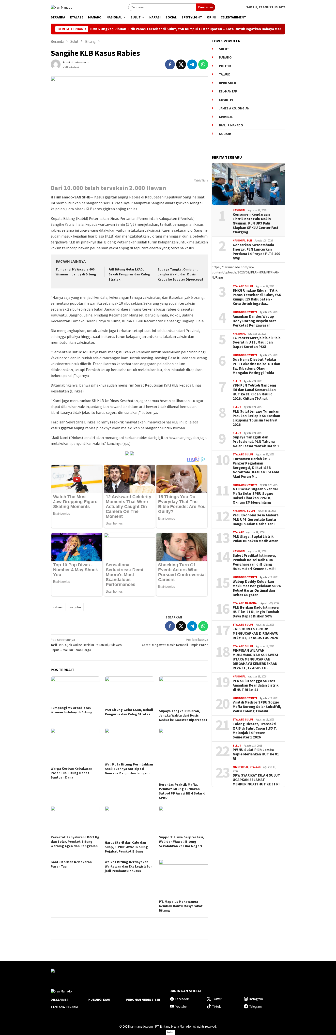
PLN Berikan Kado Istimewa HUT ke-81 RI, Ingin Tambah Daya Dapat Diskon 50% (256, 611)
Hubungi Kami (99, 1000)
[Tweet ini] (181, 64)
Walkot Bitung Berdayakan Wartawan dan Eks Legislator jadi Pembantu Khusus (128, 866)
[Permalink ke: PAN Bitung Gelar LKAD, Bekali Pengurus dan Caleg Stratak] (129, 691)
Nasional (239, 210)
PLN (249, 240)
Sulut (249, 286)
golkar (225, 134)
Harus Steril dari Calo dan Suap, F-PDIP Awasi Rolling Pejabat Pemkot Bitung (126, 847)
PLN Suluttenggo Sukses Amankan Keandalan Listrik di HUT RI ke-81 (255, 685)
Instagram (256, 999)
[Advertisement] (248, 869)
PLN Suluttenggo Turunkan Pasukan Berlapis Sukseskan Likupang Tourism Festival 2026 (256, 418)
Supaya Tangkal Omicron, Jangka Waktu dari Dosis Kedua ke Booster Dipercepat (180, 274)
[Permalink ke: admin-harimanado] (56, 64)
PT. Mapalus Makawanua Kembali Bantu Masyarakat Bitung (181, 906)
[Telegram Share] (192, 64)
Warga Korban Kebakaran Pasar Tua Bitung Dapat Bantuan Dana (71, 773)
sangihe (75, 607)
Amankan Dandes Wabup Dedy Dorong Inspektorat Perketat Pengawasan (254, 321)
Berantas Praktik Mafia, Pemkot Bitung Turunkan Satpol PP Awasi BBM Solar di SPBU (182, 791)
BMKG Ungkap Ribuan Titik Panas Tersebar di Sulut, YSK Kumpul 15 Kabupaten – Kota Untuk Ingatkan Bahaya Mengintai (162, 29)
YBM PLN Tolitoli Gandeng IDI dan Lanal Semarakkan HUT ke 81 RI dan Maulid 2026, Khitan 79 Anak (254, 392)
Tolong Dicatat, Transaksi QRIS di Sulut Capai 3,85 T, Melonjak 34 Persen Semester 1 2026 (255, 730)
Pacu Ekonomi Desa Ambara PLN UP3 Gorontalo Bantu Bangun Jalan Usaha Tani (255, 519)
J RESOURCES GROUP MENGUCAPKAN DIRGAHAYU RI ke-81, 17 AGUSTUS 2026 (255, 633)
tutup (170, 1032)
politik (225, 66)
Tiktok (216, 1007)
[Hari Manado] (62, 7)
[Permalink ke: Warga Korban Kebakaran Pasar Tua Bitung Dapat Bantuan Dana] (75, 746)
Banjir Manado (231, 125)
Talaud (224, 74)
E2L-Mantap (228, 91)
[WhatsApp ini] (203, 64)
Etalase (238, 286)
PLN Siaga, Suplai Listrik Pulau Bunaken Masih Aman (255, 538)
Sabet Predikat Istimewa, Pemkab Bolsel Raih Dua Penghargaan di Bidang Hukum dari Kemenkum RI (254, 562)
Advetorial (240, 767)
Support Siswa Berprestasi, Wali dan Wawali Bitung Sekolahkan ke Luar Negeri (181, 841)
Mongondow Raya (245, 312)
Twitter (216, 999)
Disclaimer (59, 1000)
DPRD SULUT (228, 83)
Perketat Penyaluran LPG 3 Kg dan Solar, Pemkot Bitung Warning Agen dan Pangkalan (75, 841)
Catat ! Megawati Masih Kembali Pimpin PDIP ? (175, 642)
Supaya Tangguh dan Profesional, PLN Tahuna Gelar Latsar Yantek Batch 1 (256, 441)
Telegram (255, 1007)
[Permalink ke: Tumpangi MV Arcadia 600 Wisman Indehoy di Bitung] (75, 690)
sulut (224, 49)
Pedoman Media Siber (143, 1000)
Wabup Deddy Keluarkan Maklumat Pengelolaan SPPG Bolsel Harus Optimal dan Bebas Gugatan (257, 588)
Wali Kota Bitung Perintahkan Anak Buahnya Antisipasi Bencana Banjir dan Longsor (129, 768)
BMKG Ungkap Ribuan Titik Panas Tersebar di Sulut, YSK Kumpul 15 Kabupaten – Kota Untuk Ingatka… (257, 297)
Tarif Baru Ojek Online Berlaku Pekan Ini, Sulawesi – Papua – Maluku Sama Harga (88, 644)
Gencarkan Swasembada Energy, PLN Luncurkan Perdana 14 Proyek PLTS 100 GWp (256, 251)
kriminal (226, 117)
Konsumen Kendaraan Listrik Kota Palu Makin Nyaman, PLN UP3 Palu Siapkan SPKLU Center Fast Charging (255, 223)
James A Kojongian (234, 108)
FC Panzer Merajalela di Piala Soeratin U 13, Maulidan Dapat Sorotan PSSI (256, 342)
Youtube (180, 1007)
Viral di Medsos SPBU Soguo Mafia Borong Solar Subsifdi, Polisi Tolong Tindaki (257, 706)
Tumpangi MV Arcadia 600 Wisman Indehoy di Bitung (71, 709)
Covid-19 (226, 100)
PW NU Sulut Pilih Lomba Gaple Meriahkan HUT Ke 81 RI (256, 754)
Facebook (182, 999)
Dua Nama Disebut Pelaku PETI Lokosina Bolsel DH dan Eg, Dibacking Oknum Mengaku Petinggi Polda (256, 366)
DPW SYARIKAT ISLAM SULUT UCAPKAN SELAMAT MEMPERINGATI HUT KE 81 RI (256, 779)
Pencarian (205, 7)
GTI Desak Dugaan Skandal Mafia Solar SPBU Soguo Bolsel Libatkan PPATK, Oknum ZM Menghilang (255, 496)
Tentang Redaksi (64, 1007)
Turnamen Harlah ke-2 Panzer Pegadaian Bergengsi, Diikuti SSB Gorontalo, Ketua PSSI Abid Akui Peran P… (256, 468)
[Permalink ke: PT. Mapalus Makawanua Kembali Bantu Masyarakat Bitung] (183, 879)
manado (225, 57)
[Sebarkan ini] (170, 64)
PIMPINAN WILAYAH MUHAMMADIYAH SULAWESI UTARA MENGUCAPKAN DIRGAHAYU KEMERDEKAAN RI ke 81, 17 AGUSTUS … (255, 659)
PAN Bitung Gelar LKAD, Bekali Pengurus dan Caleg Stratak (129, 274)
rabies (58, 607)
